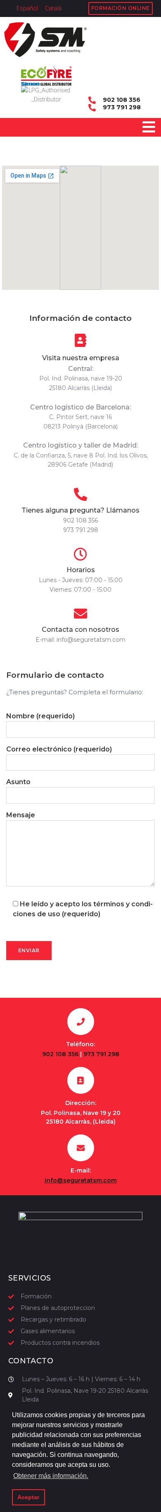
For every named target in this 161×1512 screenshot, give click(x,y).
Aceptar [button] (28, 1497)
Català (53, 8)
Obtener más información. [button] (50, 1475)
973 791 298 (122, 107)
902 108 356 (121, 100)
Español (27, 8)
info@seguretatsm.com (91, 639)
